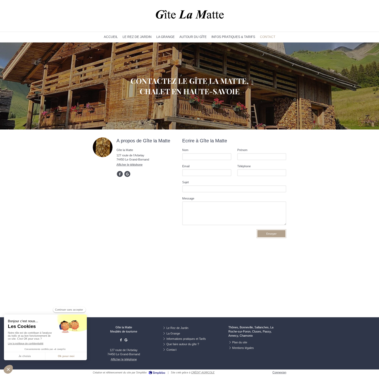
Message (188, 198)
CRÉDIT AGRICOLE (203, 372)
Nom (185, 150)
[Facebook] (120, 174)
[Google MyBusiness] (127, 174)
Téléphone (244, 166)
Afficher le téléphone (129, 164)
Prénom (242, 150)
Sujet (185, 182)
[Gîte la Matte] (189, 21)
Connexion (279, 372)
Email (186, 166)
